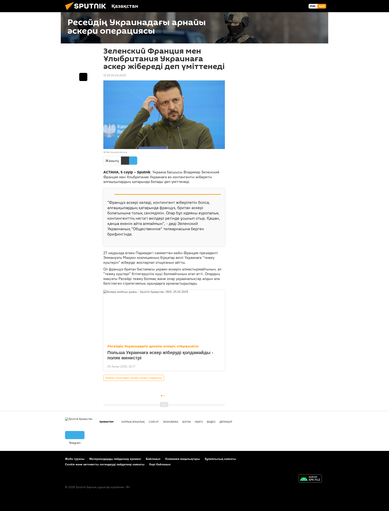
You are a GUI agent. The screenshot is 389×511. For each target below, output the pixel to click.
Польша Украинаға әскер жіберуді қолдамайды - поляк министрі (160, 355)
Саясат (154, 421)
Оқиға (199, 421)
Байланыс (153, 458)
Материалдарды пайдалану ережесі (115, 458)
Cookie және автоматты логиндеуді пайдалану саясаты (104, 464)
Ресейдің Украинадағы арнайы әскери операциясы (153, 346)
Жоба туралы (74, 458)
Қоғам (186, 421)
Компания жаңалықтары (182, 458)
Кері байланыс (160, 464)
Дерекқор (225, 421)
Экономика (170, 421)
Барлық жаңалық (133, 421)
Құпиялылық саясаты (220, 458)
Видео (211, 421)
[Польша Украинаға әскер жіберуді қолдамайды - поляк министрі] (164, 316)
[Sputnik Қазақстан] (87, 11)
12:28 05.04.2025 (114, 75)
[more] (219, 242)
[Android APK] (310, 479)
